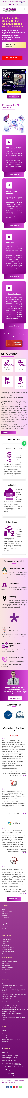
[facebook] (7, 1087)
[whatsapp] (20, 1087)
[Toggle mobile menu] (25, 9)
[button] (24, 443)
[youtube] (14, 1087)
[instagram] (17, 1087)
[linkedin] (11, 1087)
